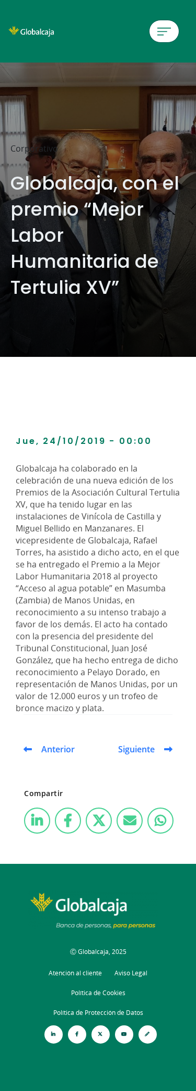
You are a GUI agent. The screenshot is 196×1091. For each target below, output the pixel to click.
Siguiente (136, 749)
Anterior (58, 749)
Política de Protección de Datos (98, 1012)
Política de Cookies (98, 992)
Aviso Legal (130, 973)
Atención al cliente (75, 973)
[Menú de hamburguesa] (164, 31)
